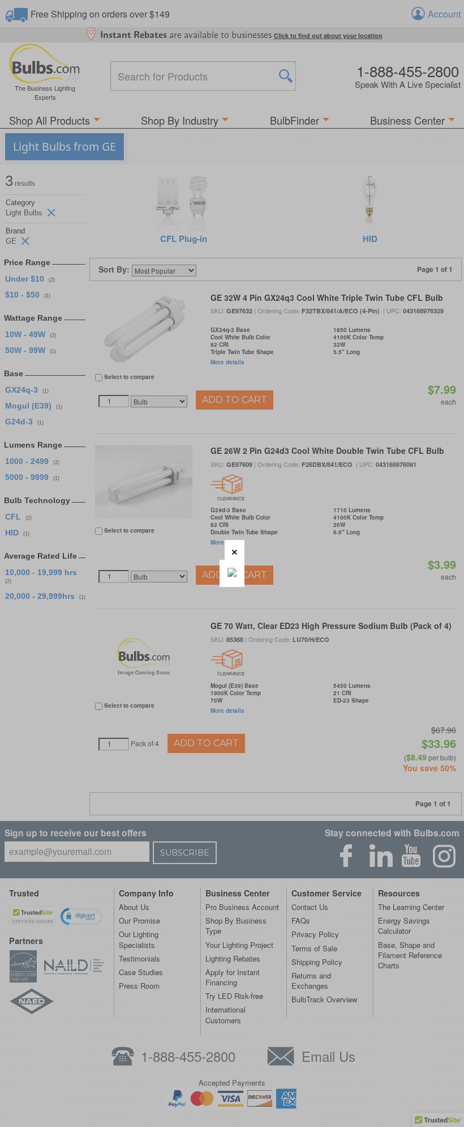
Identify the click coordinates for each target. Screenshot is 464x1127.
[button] (234, 550)
